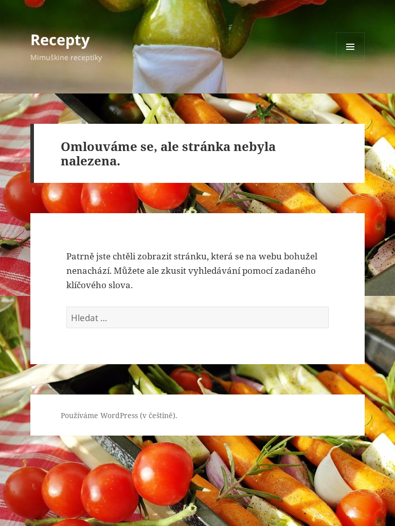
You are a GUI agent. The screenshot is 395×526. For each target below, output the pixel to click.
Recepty (60, 39)
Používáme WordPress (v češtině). (119, 415)
